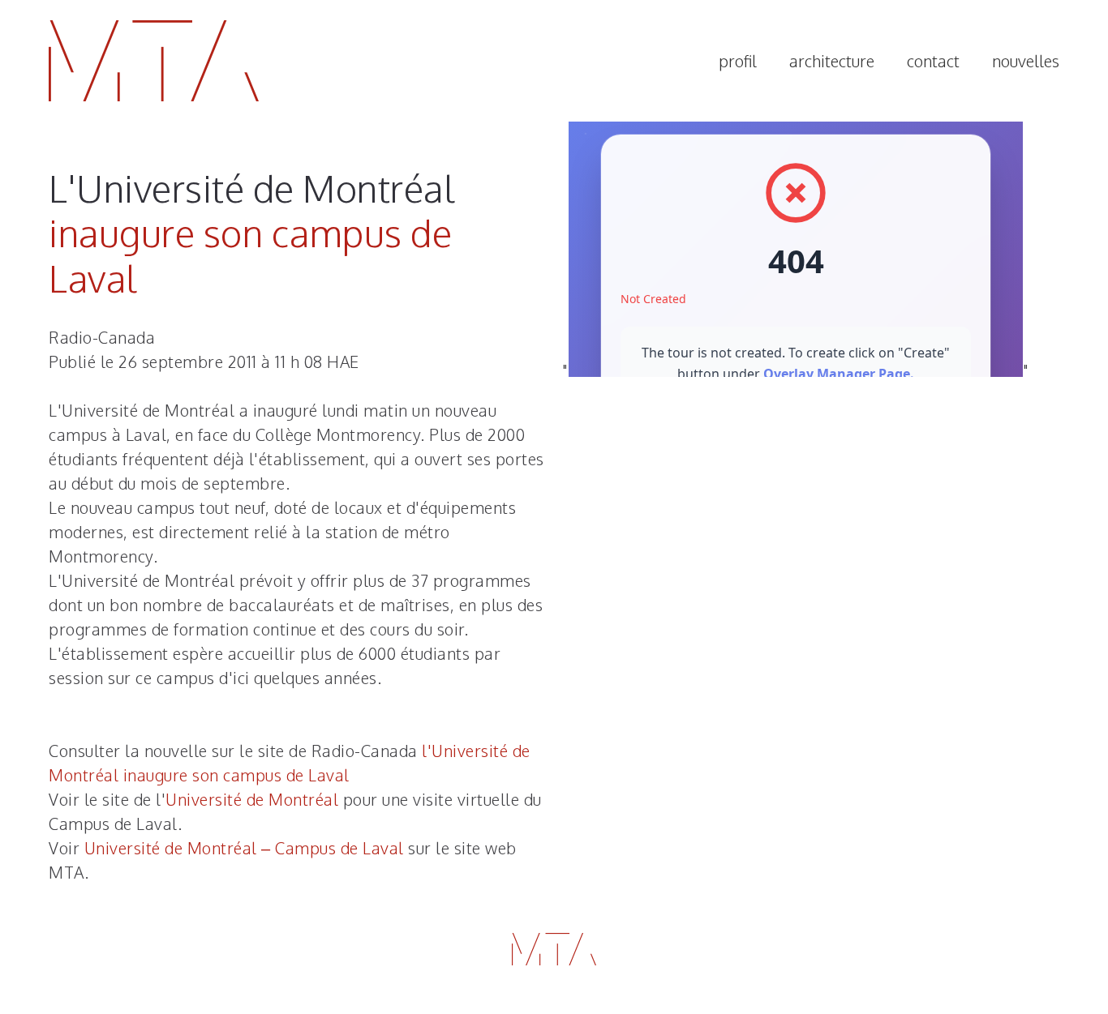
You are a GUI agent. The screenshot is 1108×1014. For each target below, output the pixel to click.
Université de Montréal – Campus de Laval (244, 847)
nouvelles (1025, 61)
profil (738, 61)
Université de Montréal (251, 799)
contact (933, 61)
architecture (831, 61)
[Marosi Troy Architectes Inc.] (154, 60)
